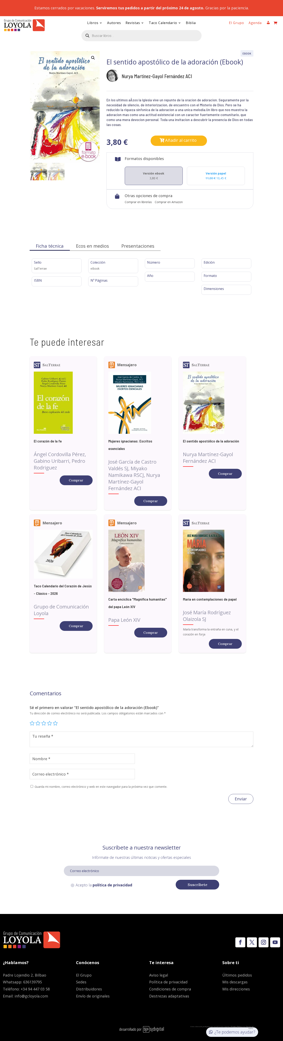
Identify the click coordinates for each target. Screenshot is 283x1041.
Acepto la (104, 884)
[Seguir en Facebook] (240, 942)
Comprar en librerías (138, 202)
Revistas (133, 23)
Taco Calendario (163, 23)
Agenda (255, 23)
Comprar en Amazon (169, 202)
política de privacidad (112, 884)
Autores (114, 23)
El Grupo (236, 23)
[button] (93, 58)
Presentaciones (137, 245)
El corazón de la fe (48, 441)
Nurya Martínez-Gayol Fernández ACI (157, 76)
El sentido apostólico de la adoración (211, 441)
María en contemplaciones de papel (210, 599)
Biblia (191, 23)
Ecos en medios (92, 245)
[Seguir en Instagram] (263, 942)
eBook (247, 53)
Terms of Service (247, 1027)
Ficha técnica (50, 245)
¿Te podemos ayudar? (234, 1032)
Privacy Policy (236, 1026)
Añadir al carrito (181, 140)
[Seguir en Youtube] (275, 942)
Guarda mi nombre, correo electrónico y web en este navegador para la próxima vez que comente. (101, 787)
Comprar (76, 480)
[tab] (50, 246)
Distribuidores (89, 988)
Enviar (241, 799)
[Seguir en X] (252, 942)
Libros (92, 23)
